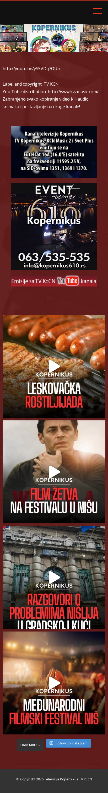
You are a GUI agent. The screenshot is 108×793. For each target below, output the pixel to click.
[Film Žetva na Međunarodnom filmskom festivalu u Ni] (54, 471)
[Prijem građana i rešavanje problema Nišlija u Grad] (54, 577)
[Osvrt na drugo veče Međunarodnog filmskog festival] (54, 683)
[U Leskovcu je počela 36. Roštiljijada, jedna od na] (54, 366)
